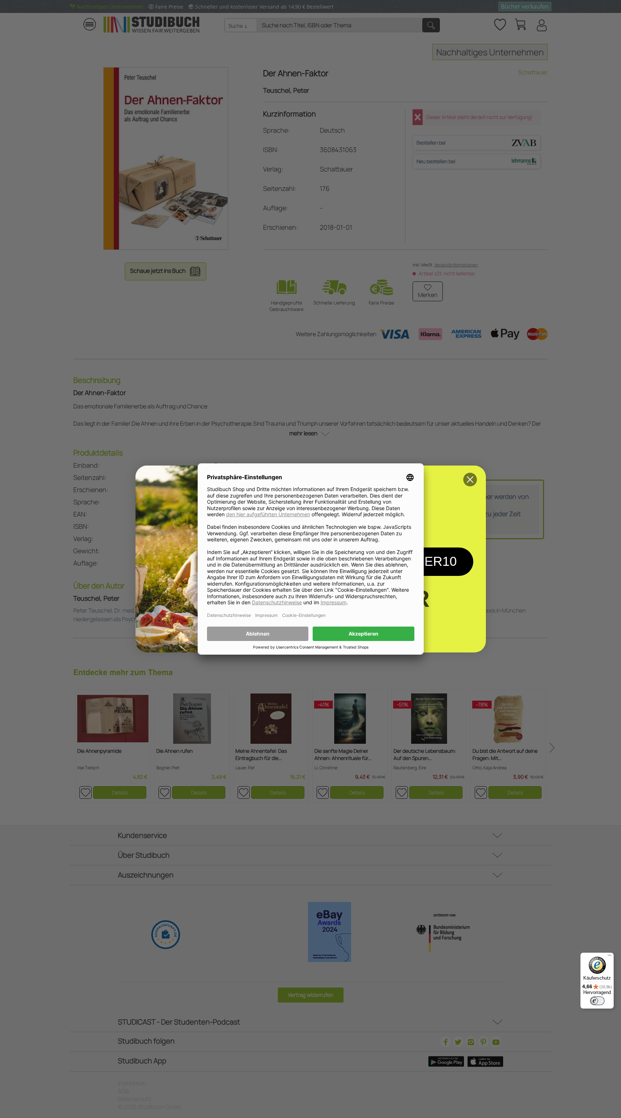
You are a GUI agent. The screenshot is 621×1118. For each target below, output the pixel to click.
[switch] (597, 1000)
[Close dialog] (470, 479)
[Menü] (609, 957)
